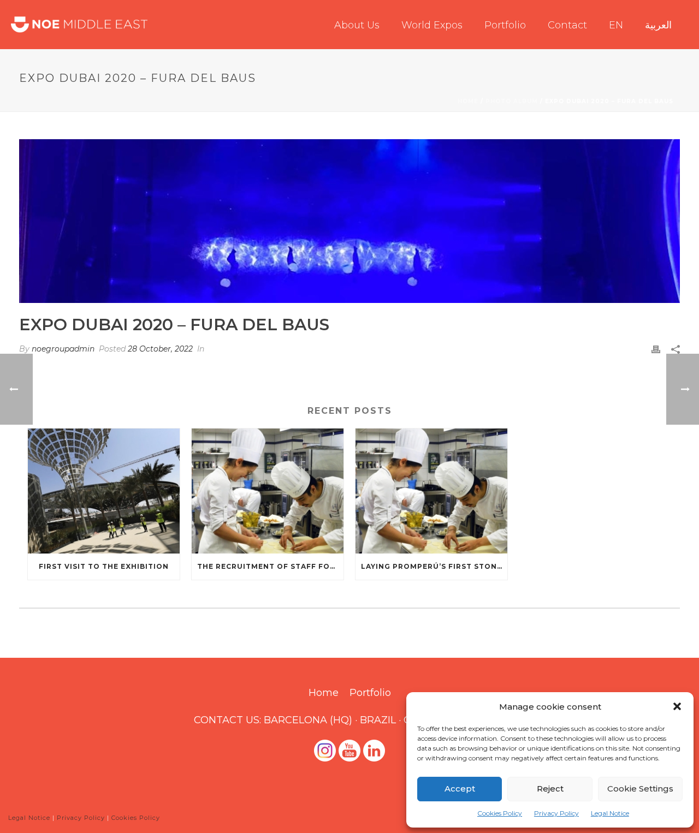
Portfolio (505, 25)
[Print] (655, 349)
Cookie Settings (640, 788)
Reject (550, 788)
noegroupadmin (63, 349)
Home (468, 101)
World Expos (432, 25)
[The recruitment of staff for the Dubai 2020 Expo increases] (267, 491)
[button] (677, 706)
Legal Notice (610, 813)
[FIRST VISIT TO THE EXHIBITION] (104, 491)
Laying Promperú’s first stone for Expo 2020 (434, 566)
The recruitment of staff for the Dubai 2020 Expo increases (270, 566)
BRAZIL (378, 720)
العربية (658, 25)
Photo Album (511, 101)
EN (616, 25)
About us (357, 25)
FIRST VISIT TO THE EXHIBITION (104, 566)
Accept (460, 788)
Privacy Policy (556, 813)
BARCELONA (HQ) (308, 720)
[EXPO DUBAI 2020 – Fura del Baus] (349, 221)
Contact (567, 25)
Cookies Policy (499, 813)
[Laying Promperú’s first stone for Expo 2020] (431, 491)
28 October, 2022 (160, 349)
